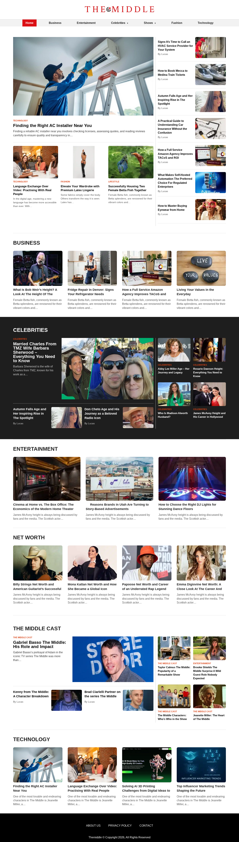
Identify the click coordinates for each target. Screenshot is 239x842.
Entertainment (86, 22)
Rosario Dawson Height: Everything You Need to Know (208, 372)
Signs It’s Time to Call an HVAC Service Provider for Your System (175, 45)
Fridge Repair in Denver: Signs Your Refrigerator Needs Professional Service (91, 292)
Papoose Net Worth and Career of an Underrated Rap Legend (145, 587)
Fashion (176, 22)
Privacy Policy (120, 825)
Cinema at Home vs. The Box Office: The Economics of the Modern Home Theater (43, 507)
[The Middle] (119, 10)
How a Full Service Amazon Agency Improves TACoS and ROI (175, 153)
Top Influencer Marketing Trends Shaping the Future (201, 788)
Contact (146, 825)
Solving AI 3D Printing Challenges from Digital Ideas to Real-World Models (146, 788)
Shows (148, 22)
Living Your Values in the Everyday (195, 292)
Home (29, 22)
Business (55, 22)
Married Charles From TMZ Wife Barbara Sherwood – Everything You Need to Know (34, 352)
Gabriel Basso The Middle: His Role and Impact (39, 644)
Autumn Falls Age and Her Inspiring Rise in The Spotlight (175, 99)
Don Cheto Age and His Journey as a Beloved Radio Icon (102, 413)
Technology (205, 22)
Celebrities (118, 22)
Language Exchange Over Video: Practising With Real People (32, 190)
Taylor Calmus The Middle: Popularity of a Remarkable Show (174, 671)
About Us (93, 825)
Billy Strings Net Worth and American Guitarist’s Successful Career (37, 587)
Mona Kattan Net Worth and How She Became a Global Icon (92, 587)
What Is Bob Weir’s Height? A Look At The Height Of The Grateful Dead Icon (35, 292)
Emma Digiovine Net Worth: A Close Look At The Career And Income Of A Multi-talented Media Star (199, 587)
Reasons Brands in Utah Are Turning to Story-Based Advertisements (117, 507)
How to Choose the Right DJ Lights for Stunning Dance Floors (187, 507)
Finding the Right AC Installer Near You (52, 125)
